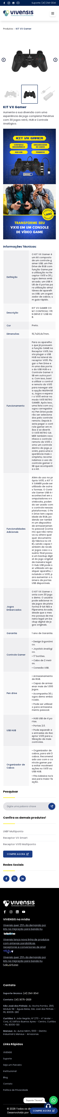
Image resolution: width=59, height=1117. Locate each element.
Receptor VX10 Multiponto (19, 844)
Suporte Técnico (34, 1100)
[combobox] (29, 806)
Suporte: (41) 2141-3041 (44, 2)
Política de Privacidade (15, 1090)
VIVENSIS (7, 1052)
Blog (5, 1077)
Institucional (10, 1071)
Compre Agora (42, 1110)
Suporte (7, 1058)
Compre (16, 854)
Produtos (8, 28)
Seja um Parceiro (12, 1064)
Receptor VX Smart (15, 838)
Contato (7, 1083)
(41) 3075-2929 (22, 999)
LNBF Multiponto (13, 831)
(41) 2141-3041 (30, 993)
